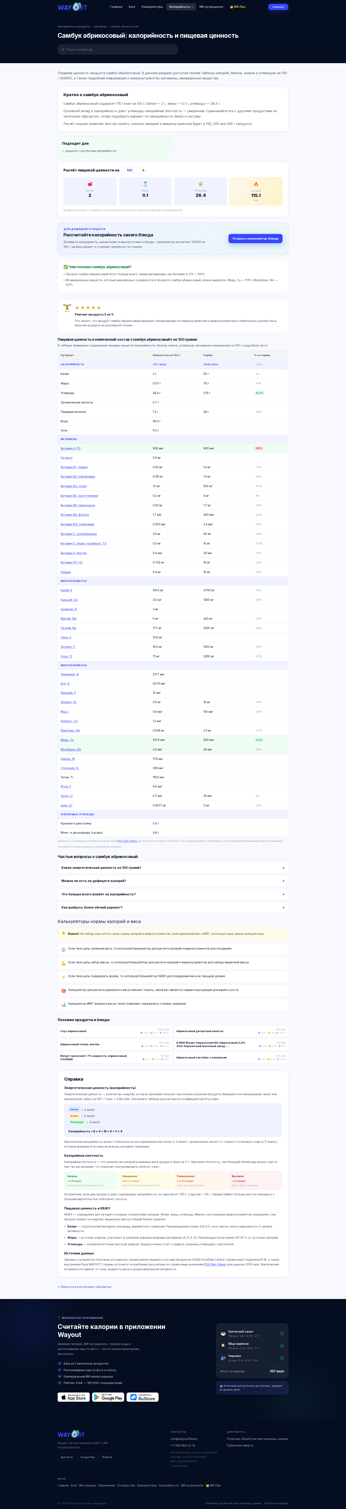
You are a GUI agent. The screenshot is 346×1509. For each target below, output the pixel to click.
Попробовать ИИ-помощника (196, 769)
